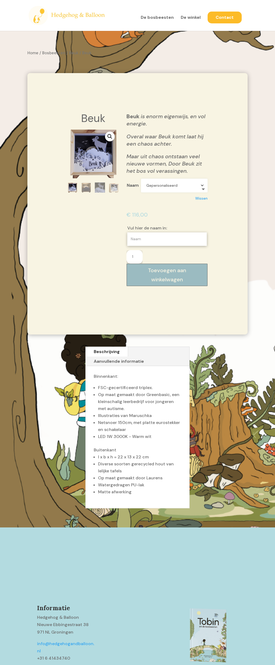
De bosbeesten (157, 18)
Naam (133, 185)
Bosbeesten (53, 53)
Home (32, 53)
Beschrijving (107, 351)
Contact (225, 17)
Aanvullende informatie (119, 361)
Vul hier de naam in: (147, 228)
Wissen (201, 198)
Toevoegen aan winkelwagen (167, 275)
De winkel (191, 18)
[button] (110, 136)
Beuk (73, 53)
